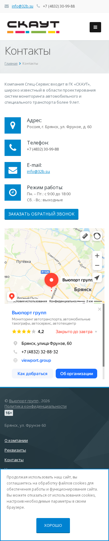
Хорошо (53, 525)
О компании (16, 440)
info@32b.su (22, 6)
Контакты (14, 459)
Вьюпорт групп (23, 400)
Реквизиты (15, 450)
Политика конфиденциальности (36, 406)
